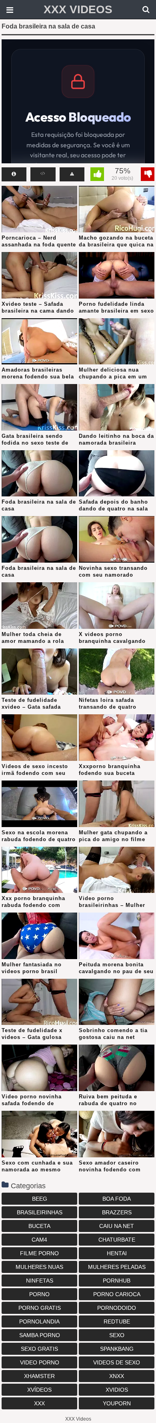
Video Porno (39, 1362)
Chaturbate (116, 1239)
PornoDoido (116, 1308)
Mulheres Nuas (39, 1267)
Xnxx (116, 1376)
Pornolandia (39, 1321)
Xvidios (117, 1389)
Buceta (39, 1226)
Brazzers (117, 1212)
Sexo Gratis (39, 1349)
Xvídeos (39, 1389)
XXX (39, 1403)
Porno (39, 1294)
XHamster (39, 1376)
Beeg (39, 1198)
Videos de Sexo (116, 1362)
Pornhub (116, 1280)
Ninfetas (39, 1280)
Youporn (117, 1403)
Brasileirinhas (39, 1212)
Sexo (116, 1335)
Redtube (117, 1321)
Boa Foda (116, 1198)
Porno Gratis (39, 1308)
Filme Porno (39, 1253)
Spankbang (117, 1349)
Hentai (117, 1253)
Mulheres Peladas (117, 1267)
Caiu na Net (116, 1226)
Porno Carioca (116, 1294)
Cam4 (39, 1239)
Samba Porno (39, 1335)
